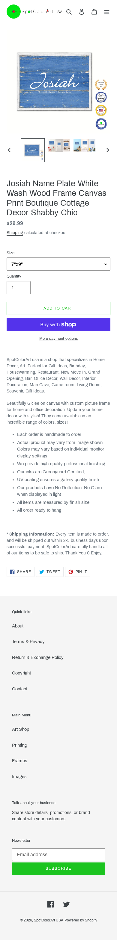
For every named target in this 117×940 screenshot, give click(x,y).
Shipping (15, 233)
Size (10, 253)
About (17, 626)
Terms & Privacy (28, 641)
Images (19, 776)
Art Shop (20, 729)
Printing (19, 745)
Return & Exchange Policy (38, 657)
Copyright (21, 673)
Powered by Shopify (80, 920)
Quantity (14, 276)
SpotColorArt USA (48, 920)
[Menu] (106, 11)
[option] (33, 150)
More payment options (58, 338)
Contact (19, 688)
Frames (19, 760)
